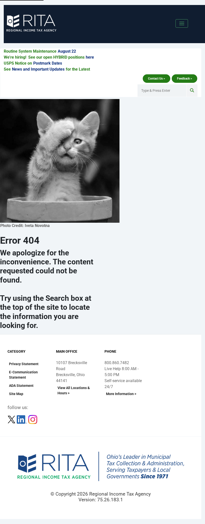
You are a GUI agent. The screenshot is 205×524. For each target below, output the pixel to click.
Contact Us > (156, 78)
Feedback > (184, 78)
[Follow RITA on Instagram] (33, 419)
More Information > (121, 394)
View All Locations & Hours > (74, 390)
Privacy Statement (23, 364)
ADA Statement (21, 386)
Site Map (16, 394)
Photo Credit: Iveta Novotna (25, 225)
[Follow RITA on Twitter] (12, 419)
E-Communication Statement (23, 374)
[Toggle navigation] (182, 23)
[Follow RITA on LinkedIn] (22, 419)
